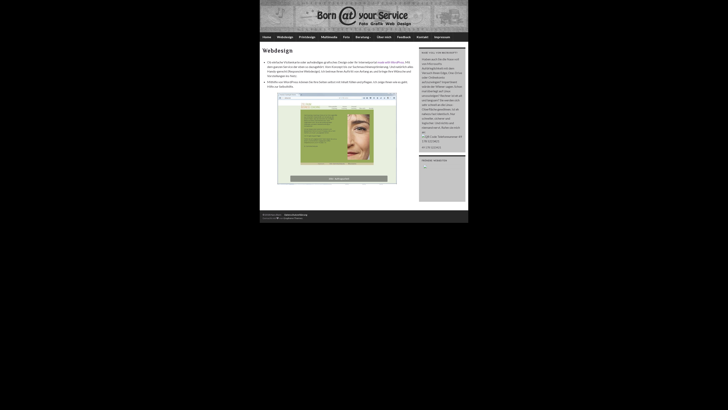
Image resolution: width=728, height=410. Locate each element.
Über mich (384, 37)
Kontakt (422, 37)
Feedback (404, 37)
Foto (346, 37)
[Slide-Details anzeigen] (442, 182)
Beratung (362, 37)
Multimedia (329, 37)
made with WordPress (390, 62)
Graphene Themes (293, 218)
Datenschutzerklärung (295, 214)
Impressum (442, 37)
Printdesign (307, 37)
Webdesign (285, 37)
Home (267, 37)
